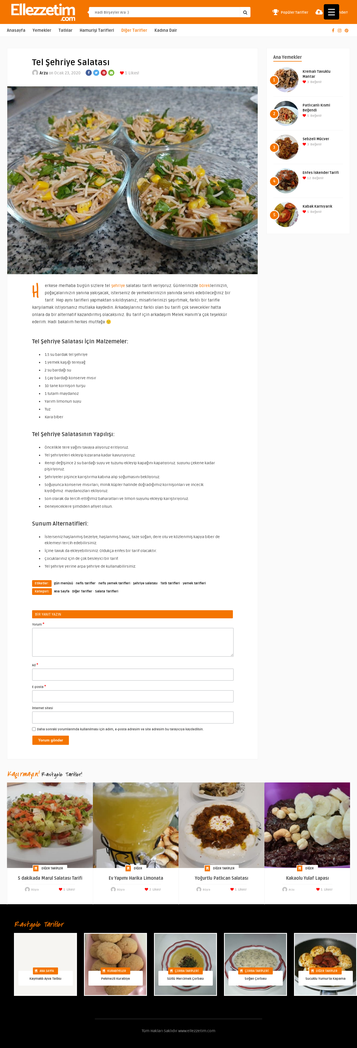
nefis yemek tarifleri (114, 583)
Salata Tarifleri (106, 591)
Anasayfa (16, 30)
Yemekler (42, 30)
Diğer (138, 868)
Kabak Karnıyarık (317, 206)
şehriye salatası (145, 583)
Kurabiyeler (116, 971)
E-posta (39, 686)
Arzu (44, 73)
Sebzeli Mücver (316, 139)
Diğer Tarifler (134, 30)
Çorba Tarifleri (187, 971)
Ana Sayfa (61, 591)
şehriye (118, 285)
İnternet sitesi (42, 708)
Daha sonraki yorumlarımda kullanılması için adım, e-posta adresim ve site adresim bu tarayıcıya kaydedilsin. (120, 729)
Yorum (38, 624)
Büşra (35, 889)
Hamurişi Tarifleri (97, 30)
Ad (35, 664)
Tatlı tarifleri (170, 583)
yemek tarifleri (194, 583)
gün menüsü (63, 583)
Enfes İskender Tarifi (321, 173)
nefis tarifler (86, 583)
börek (204, 285)
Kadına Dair (166, 30)
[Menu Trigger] (331, 12)
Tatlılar (66, 30)
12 (308, 178)
